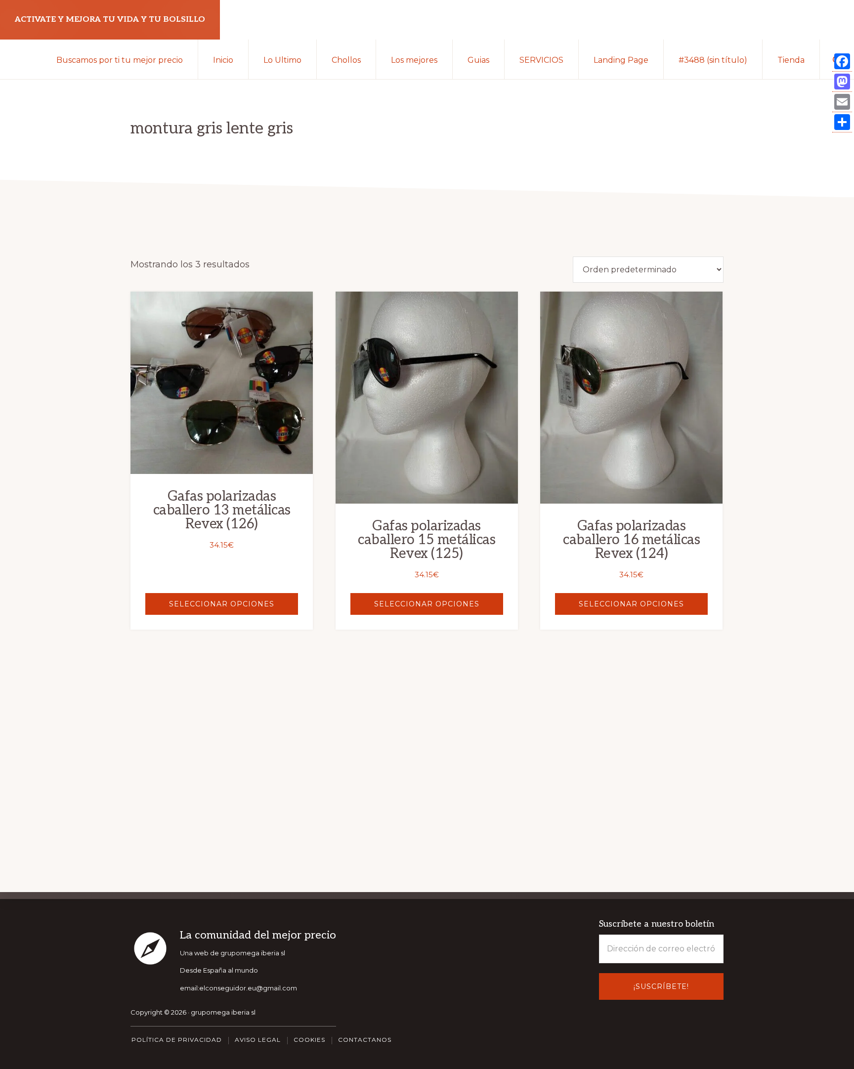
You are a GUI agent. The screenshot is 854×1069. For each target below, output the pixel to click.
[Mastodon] (842, 82)
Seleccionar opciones (221, 603)
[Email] (842, 102)
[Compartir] (842, 122)
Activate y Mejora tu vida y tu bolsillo (110, 19)
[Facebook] (842, 61)
